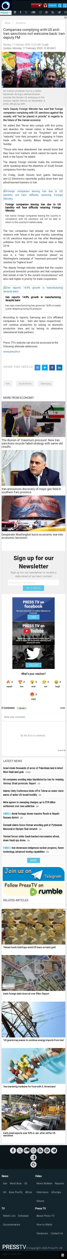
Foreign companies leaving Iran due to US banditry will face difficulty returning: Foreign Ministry (33, 207)
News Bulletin (44, 1183)
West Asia (15, 1183)
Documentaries (11, 1224)
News (8, 23)
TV (3, 1208)
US (25, 1183)
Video (38, 1176)
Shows (40, 1201)
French (52, 5)
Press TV (40, 1208)
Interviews (42, 1192)
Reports (59, 1183)
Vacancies (42, 1233)
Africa (28, 1192)
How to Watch (44, 1224)
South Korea (25, 383)
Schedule (23, 1215)
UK (4, 1192)
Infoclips (56, 1192)
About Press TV (45, 1215)
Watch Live (9, 1215)
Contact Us (57, 1233)
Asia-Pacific (16, 1192)
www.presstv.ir (11, 351)
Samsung (46, 383)
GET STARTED (33, 588)
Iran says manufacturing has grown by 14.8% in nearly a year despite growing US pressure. (33, 307)
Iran (8, 383)
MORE (33, 860)
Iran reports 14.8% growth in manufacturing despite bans (33, 299)
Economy (21, 23)
